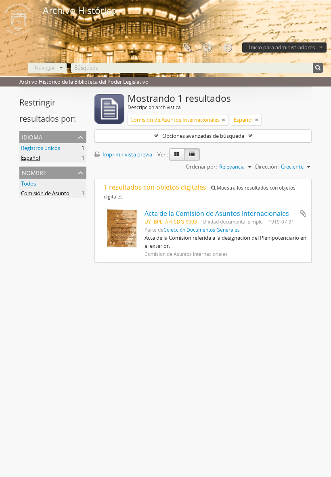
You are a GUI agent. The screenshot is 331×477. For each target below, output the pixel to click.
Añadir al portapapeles (303, 213)
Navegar (45, 67)
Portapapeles (187, 48)
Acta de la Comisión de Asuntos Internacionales (217, 213)
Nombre (34, 172)
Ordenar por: (201, 166)
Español (30, 157)
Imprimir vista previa (126, 154)
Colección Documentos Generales (201, 229)
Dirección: (267, 166)
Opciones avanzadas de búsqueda (203, 135)
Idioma (207, 48)
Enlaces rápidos (227, 48)
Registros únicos (40, 148)
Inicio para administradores (282, 47)
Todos (28, 183)
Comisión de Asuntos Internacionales (65, 193)
